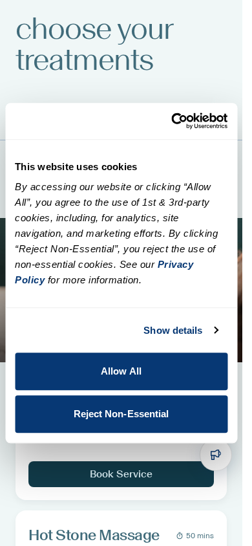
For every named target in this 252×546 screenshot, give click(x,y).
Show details (172, 330)
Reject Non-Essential (121, 413)
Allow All (121, 371)
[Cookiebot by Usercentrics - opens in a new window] (172, 121)
